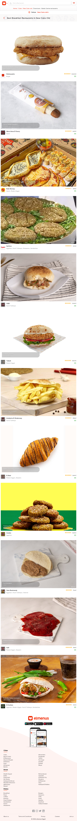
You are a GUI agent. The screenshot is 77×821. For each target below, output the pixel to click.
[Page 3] (73, 70)
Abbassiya (7, 784)
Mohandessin (42, 774)
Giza (39, 782)
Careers (57, 816)
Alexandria (41, 754)
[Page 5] (74, 70)
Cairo (5, 754)
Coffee (6, 796)
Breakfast (7, 793)
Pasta (5, 803)
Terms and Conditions (24, 816)
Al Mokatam (41, 781)
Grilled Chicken (43, 803)
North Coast (7, 756)
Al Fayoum (7, 765)
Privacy (43, 816)
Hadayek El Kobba (43, 784)
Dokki (5, 775)
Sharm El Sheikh (8, 760)
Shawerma (7, 805)
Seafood (41, 802)
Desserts (41, 795)
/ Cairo (19, 8)
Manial (6, 786)
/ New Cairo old (27, 8)
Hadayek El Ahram (9, 781)
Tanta (40, 758)
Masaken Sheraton (9, 782)
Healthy (40, 800)
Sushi (40, 798)
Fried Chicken (8, 800)
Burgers (40, 793)
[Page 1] (71, 70)
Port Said (41, 760)
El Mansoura (7, 758)
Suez (5, 763)
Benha (6, 767)
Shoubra (41, 779)
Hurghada (41, 756)
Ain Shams (7, 779)
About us (6, 816)
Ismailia (40, 761)
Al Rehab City (42, 777)
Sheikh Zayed (8, 774)
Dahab (40, 763)
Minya (40, 765)
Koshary (6, 798)
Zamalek (41, 775)
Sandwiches (7, 802)
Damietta (6, 761)
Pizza (5, 795)
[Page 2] (72, 70)
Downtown (7, 777)
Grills (40, 796)
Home (15, 8)
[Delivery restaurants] (4, 18)
